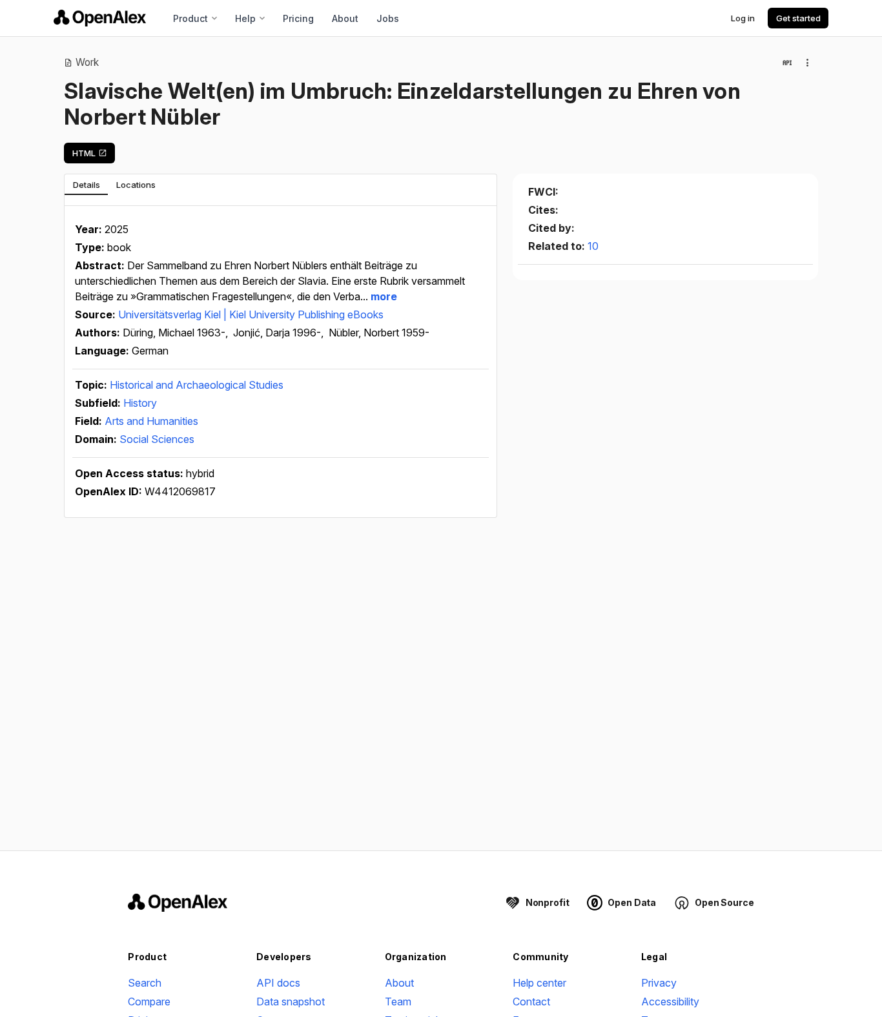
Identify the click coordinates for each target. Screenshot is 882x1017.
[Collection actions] (807, 62)
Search (144, 982)
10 (593, 246)
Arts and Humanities (151, 421)
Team (398, 1001)
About (345, 18)
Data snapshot (290, 1001)
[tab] (86, 184)
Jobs (387, 18)
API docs (278, 982)
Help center (539, 982)
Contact (531, 1001)
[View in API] (787, 62)
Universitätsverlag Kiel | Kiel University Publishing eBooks (251, 314)
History (140, 402)
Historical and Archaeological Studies (196, 384)
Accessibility (670, 1001)
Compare (149, 1001)
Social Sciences (156, 439)
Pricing (298, 18)
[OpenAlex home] (100, 18)
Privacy (659, 982)
